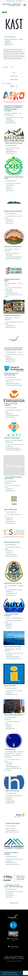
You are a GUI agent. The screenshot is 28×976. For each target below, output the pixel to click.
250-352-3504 (9, 550)
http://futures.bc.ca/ (10, 361)
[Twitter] (4, 61)
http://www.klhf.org (10, 417)
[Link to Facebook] (23, 973)
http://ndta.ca (9, 627)
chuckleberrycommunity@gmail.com (14, 256)
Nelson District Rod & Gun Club (12, 583)
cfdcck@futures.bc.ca (11, 359)
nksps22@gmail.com (10, 490)
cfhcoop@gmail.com (10, 325)
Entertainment (14, 113)
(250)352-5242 (9, 219)
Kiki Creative (14, 972)
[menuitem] (24, 5)
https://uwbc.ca (9, 897)
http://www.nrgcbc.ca (10, 595)
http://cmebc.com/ (10, 223)
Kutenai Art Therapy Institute (12, 437)
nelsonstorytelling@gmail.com (12, 766)
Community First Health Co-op (12, 315)
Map (14, 72)
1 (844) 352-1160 (10, 185)
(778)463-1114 (9, 799)
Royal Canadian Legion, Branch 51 (13, 714)
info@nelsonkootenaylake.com (13, 656)
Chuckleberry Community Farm (12, 246)
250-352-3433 (9, 692)
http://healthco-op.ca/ (10, 327)
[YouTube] (5, 61)
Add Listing (19, 1)
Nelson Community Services (12, 542)
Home (6, 956)
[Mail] (7, 61)
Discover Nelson (10, 957)
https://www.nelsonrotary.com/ (12, 831)
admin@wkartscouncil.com (12, 292)
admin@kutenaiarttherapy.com (13, 448)
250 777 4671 (9, 764)
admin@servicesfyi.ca (11, 554)
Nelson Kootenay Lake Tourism (12, 646)
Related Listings (14, 76)
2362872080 (7, 41)
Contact (22, 958)
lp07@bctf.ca (9, 625)
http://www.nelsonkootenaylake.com (14, 658)
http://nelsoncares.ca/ (11, 523)
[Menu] (24, 5)
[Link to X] (20, 973)
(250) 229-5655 (9, 149)
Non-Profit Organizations (10, 36)
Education (7, 113)
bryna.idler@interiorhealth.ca (12, 415)
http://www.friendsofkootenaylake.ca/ (14, 385)
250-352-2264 (9, 446)
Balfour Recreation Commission (14, 143)
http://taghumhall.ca (10, 802)
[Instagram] (6, 61)
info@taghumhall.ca (10, 801)
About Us (14, 958)
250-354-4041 (9, 488)
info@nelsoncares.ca (10, 521)
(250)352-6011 (9, 518)
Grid (12, 86)
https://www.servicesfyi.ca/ (12, 556)
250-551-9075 (9, 255)
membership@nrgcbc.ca (11, 593)
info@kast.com (8, 42)
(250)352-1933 (9, 358)
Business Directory (16, 956)
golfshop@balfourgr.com (11, 151)
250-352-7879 (9, 655)
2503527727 (9, 725)
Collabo (9, 972)
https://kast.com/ (8, 44)
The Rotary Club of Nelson (12, 823)
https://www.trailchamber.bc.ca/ (13, 864)
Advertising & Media (9, 649)
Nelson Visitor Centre (10, 685)
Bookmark (6, 67)
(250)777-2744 (9, 381)
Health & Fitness (9, 317)
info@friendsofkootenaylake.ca (13, 383)
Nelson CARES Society (10, 509)
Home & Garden (9, 249)
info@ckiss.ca (9, 188)
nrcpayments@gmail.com (11, 830)
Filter (4, 83)
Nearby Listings (14, 79)
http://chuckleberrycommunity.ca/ (13, 258)
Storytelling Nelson (10, 749)
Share (11, 67)
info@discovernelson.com (12, 694)
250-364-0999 (9, 893)
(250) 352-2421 (9, 291)
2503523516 (9, 119)
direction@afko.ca (10, 121)
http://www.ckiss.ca (10, 190)
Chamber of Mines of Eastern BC (13, 211)
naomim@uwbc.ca (10, 895)
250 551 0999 (9, 763)
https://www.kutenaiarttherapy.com (13, 449)
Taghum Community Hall (12, 790)
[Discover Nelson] (11, 5)
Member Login (10, 1)
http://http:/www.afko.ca (11, 122)
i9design (6, 972)
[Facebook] (3, 61)
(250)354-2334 (9, 413)
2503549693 (9, 624)
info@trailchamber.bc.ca (11, 862)
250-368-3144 (9, 860)
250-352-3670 (9, 591)
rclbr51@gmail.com (10, 728)
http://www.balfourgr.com (11, 153)
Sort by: (8, 83)
